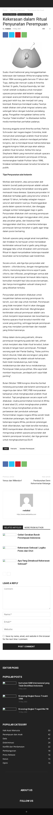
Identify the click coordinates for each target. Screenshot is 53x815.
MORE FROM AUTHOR (34, 528)
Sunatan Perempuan (27, 449)
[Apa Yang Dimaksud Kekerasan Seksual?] (9, 564)
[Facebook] (5, 35)
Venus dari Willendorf (12, 480)
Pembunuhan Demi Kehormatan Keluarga (40, 482)
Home (5, 10)
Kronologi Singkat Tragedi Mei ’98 (33, 709)
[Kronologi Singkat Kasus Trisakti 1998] (9, 699)
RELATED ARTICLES (12, 528)
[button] (4, 3)
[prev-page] (4, 574)
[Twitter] (11, 35)
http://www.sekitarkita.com (26, 514)
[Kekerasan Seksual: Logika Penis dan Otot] (9, 551)
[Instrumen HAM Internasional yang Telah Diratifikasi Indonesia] (9, 686)
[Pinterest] (18, 35)
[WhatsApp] (24, 35)
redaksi (8, 29)
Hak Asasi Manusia (17, 10)
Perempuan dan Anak (36, 10)
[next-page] (8, 574)
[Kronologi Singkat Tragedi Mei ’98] (9, 712)
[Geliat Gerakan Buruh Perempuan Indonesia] (9, 538)
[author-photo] (26, 507)
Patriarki (14, 449)
